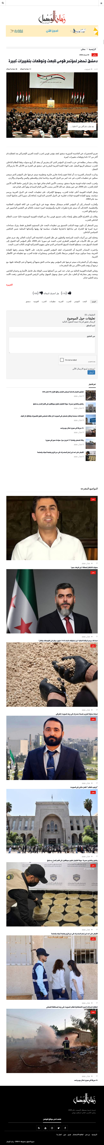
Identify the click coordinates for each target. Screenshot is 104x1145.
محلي (83, 49)
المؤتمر (77, 301)
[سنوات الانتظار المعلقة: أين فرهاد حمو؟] (52, 559)
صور (64, 1134)
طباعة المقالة (10, 69)
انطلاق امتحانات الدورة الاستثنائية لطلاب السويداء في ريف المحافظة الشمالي (72, 1007)
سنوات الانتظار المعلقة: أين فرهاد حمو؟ (84, 567)
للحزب (68, 301)
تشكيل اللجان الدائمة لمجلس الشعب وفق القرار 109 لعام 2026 (63, 392)
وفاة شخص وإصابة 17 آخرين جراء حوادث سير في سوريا (65, 440)
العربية (60, 301)
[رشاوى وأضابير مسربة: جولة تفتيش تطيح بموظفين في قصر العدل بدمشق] (91, 412)
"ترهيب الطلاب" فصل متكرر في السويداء (84, 787)
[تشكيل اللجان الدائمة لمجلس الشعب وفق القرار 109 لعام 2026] (91, 399)
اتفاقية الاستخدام (78, 1134)
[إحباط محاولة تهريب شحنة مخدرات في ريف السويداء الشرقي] (52, 706)
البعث (85, 301)
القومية (36, 301)
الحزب (44, 301)
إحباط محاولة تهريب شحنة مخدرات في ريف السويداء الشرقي (77, 714)
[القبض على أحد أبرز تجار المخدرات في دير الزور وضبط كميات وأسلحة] (91, 460)
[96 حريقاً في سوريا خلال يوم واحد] (91, 436)
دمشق (28, 301)
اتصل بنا (59, 1134)
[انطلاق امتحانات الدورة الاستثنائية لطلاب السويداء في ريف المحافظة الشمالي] (52, 999)
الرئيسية (92, 49)
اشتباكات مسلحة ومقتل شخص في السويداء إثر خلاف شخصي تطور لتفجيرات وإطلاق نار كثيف (52, 416)
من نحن (87, 1134)
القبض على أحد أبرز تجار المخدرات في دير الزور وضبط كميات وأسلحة (60, 452)
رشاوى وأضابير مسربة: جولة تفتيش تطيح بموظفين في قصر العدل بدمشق (58, 404)
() (64, 292)
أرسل (91, 372)
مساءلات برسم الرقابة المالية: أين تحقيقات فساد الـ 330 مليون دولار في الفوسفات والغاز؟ (68, 641)
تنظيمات (52, 301)
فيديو (69, 1134)
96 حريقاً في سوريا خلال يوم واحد (72, 428)
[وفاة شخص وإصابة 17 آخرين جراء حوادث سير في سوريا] (91, 448)
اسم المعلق (90, 325)
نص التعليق (91, 336)
